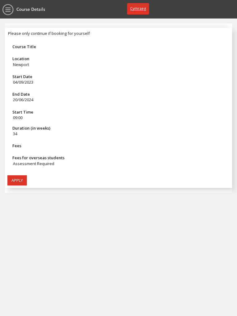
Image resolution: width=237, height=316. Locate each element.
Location (20, 58)
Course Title (24, 46)
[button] (17, 180)
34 (15, 133)
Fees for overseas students (38, 157)
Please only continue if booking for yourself (49, 33)
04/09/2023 (23, 82)
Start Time (22, 112)
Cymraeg (138, 8)
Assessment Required (33, 163)
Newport (21, 64)
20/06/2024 (23, 99)
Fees (16, 145)
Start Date (22, 76)
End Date (21, 94)
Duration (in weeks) (31, 128)
